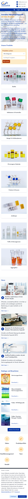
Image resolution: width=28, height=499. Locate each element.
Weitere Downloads (14, 430)
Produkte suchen (7, 51)
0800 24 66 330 (22, 4)
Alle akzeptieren (22, 496)
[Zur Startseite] (5, 4)
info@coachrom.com (23, 2)
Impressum (17, 492)
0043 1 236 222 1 (22, 6)
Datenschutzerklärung (6, 492)
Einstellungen (13, 496)
